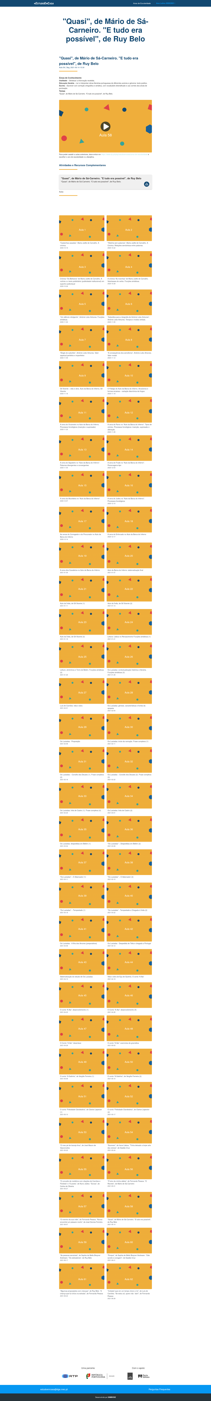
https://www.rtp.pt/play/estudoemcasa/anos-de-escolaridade (124, 154)
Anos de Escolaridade (142, 3)
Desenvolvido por (105, 1397)
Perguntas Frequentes (159, 1389)
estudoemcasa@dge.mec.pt (54, 1389)
